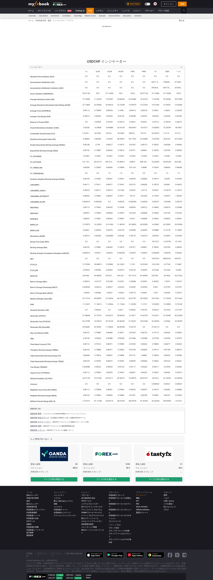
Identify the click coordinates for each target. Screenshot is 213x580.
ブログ (166, 510)
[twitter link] (177, 555)
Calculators (43, 16)
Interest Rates (114, 16)
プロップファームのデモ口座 (120, 540)
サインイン (169, 4)
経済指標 (29, 533)
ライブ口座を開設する (54, 479)
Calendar (32, 16)
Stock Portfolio (142, 507)
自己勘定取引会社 (88, 498)
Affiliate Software (142, 510)
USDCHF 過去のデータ (39, 418)
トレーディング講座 (89, 527)
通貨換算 (29, 535)
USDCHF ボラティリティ (40, 422)
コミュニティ (112, 11)
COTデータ (30, 521)
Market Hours (90, 16)
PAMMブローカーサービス (91, 513)
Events (88, 575)
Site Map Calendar (74, 553)
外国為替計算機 (32, 527)
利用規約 (29, 554)
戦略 (55, 504)
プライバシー (42, 554)
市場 (90, 11)
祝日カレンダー (32, 504)
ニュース (126, 11)
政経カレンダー (32, 495)
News (88, 578)
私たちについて (170, 507)
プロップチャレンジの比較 (119, 531)
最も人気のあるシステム (63, 501)
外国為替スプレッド (116, 495)
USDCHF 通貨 (35, 414)
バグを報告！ (169, 504)
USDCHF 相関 (35, 426)
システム (99, 11)
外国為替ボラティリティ (35, 510)
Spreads (102, 16)
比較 (110, 542)
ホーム (31, 11)
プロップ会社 (163, 11)
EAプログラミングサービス (92, 507)
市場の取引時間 (32, 498)
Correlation (66, 16)
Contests (137, 16)
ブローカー (149, 11)
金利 (28, 501)
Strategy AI (79, 11)
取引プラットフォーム (90, 519)
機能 (138, 498)
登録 (182, 4)
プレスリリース (115, 521)
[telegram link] (184, 555)
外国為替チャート (61, 510)
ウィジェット (141, 495)
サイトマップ (57, 554)
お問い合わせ (169, 501)
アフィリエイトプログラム (91, 510)
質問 (165, 495)
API (137, 501)
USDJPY (51, 578)
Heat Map (78, 16)
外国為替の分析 (32, 519)
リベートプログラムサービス (92, 516)
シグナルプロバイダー (90, 504)
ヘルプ (166, 498)
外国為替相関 (31, 513)
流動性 (29, 524)
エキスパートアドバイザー (91, 521)
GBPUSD (69, 575)
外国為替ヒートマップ (35, 530)
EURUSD (51, 575)
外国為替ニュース (33, 516)
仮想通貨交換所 (87, 524)
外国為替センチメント (62, 513)
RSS (137, 504)
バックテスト (63, 11)
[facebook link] (170, 555)
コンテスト (58, 507)
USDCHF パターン (37, 430)
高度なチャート (142, 513)
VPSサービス (86, 501)
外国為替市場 (31, 507)
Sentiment (55, 16)
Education (127, 16)
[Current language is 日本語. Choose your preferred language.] (155, 4)
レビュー (137, 11)
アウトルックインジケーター (65, 516)
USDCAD (69, 578)
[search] (185, 10)
